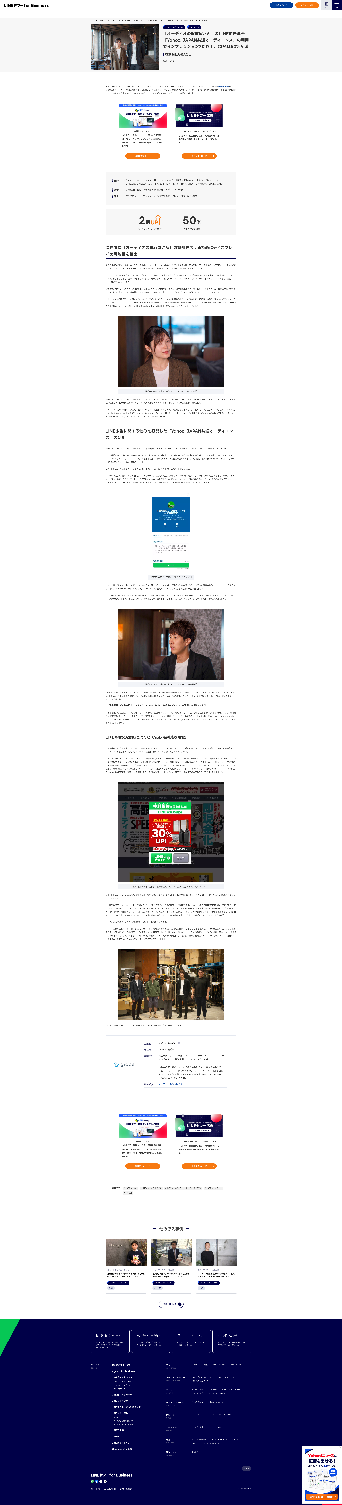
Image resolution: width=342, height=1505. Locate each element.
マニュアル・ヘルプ (199, 1439)
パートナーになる (215, 1427)
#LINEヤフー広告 (130, 1188)
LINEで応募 (118, 1430)
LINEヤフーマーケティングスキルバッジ (206, 1443)
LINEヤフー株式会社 (124, 1489)
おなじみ (195, 1452)
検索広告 (117, 1417)
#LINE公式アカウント (213, 1188)
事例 (101, 20)
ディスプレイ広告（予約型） (124, 1424)
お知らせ (211, 1414)
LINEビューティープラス (122, 1381)
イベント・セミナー (175, 1379)
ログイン (326, 8)
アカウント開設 (307, 5)
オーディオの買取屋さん (171, 1084)
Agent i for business (123, 1371)
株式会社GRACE (167, 1043)
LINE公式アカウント (122, 1377)
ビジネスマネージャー (122, 1365)
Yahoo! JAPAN (110, 1489)
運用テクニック (197, 1389)
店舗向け (206, 1364)
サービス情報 (212, 1389)
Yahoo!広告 (223, 86)
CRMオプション (120, 1389)
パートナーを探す (198, 1427)
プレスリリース (197, 1414)
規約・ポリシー (96, 1489)
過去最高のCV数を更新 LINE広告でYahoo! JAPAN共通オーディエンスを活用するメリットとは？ (158, 705)
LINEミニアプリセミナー (227, 1377)
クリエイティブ (197, 1393)
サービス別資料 (197, 1402)
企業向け (195, 1364)
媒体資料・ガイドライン (217, 1402)
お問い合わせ (281, 5)
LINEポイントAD (120, 1443)
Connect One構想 (122, 1449)
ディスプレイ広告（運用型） (124, 1421)
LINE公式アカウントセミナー (202, 1377)
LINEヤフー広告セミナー (201, 1381)
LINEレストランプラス (122, 1385)
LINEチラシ (118, 1436)
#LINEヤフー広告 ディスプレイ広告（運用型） (183, 1188)
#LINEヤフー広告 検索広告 (151, 1188)
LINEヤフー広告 (120, 1413)
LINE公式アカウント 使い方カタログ (227, 1364)
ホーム (95, 20)
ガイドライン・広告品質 (216, 1393)
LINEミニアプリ (120, 1401)
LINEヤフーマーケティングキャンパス (224, 1439)
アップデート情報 (225, 1414)
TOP (247, 1468)
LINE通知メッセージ (122, 1394)
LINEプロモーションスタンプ (126, 1407)
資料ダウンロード (174, 1404)
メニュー (336, 8)
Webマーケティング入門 (231, 1389)
